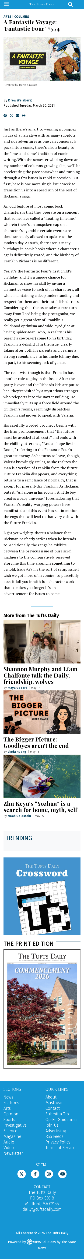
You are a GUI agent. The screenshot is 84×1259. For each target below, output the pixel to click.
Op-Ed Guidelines (61, 1119)
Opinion (11, 1114)
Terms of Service (60, 1147)
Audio (9, 1142)
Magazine (12, 1136)
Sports (9, 1119)
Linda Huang (17, 751)
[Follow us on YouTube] (62, 1173)
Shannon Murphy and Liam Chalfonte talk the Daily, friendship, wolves (41, 675)
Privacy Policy (58, 1142)
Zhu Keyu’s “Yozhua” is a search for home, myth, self (40, 806)
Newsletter (13, 1153)
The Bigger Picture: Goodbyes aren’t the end (36, 742)
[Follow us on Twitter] (21, 1173)
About (51, 1097)
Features (11, 1102)
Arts (7, 17)
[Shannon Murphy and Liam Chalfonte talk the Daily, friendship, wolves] (42, 642)
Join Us (52, 1125)
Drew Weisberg (20, 100)
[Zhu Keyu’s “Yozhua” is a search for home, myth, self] (42, 776)
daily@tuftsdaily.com (42, 1209)
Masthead (55, 1102)
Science (10, 1130)
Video (9, 1147)
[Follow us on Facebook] (35, 1173)
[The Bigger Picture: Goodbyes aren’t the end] (42, 712)
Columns (21, 17)
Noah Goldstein (19, 816)
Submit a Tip (57, 1114)
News (8, 1097)
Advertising (56, 1130)
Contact (53, 1108)
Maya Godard (17, 687)
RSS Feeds (54, 1136)
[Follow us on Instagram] (49, 1173)
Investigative (15, 1125)
